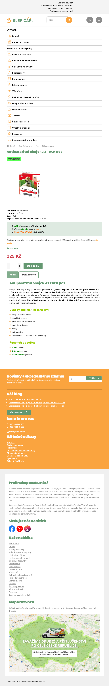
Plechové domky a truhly (22, 60)
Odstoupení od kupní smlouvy (21, 450)
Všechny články (17, 412)
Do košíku (33, 265)
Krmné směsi (16, 78)
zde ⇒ (38, 229)
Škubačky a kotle (18, 121)
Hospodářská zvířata (20, 103)
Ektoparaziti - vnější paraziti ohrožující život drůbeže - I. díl (36, 406)
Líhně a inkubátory (19, 54)
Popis (12, 275)
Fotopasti (15, 133)
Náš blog (14, 394)
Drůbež (13, 35)
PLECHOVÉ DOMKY (23, 232)
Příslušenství (16, 72)
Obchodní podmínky (16, 453)
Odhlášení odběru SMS (17, 455)
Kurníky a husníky (18, 42)
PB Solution (40, 681)
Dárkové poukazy (65, 2)
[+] (19, 266)
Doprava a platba (55, 8)
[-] (8, 266)
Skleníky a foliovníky (20, 66)
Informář (69, 5)
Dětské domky (17, 84)
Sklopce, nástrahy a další (22, 139)
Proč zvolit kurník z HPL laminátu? (25, 399)
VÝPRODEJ (12, 30)
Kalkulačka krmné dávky (52, 5)
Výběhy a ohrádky (19, 127)
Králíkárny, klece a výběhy (19, 48)
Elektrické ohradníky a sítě (23, 97)
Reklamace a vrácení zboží (61, 11)
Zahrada (14, 115)
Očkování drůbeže (15, 461)
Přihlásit (93, 378)
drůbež (17, 226)
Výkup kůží (12, 458)
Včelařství (15, 90)
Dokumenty (29, 275)
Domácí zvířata (17, 109)
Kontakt (69, 8)
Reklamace (12, 448)
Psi (37, 146)
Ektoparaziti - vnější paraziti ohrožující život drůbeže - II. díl (37, 402)
